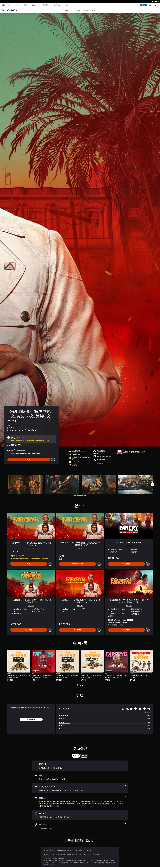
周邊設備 (45, 5)
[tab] (76, 756)
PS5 (17, 5)
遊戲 (25, 5)
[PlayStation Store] (10, 10)
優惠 (78, 10)
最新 (66, 10)
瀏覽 (93, 10)
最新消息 (57, 5)
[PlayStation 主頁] (3, 5)
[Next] (152, 484)
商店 (9, 5)
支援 (67, 5)
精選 (72, 10)
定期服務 (86, 10)
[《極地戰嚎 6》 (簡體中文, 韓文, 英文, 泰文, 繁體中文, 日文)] (25, 484)
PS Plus (34, 5)
